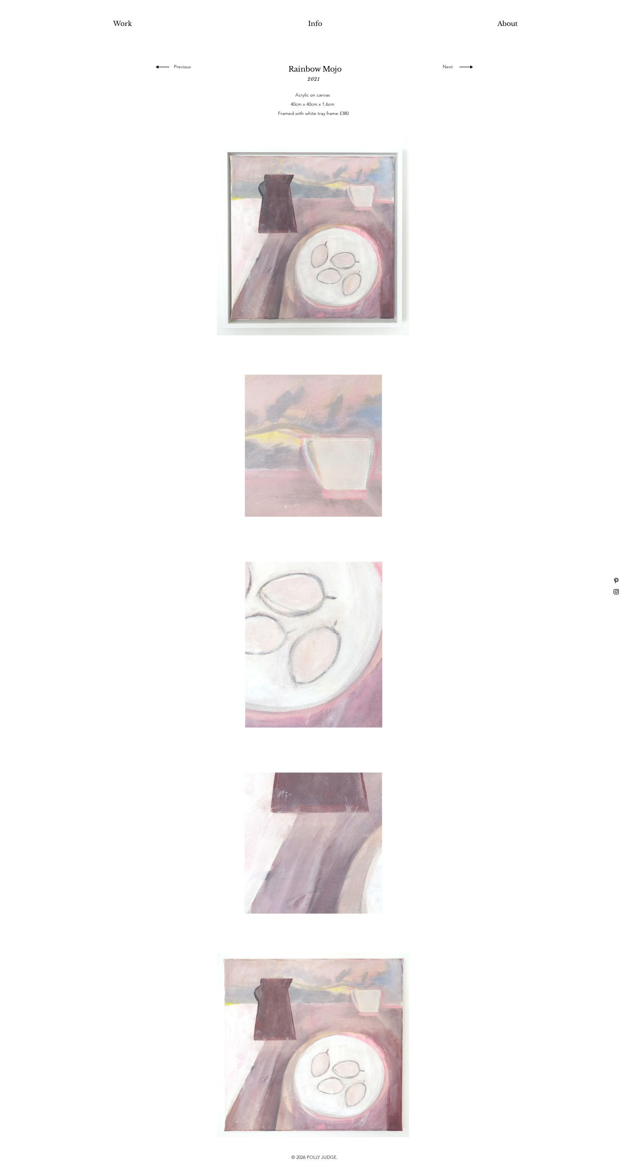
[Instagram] (616, 591)
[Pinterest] (616, 580)
